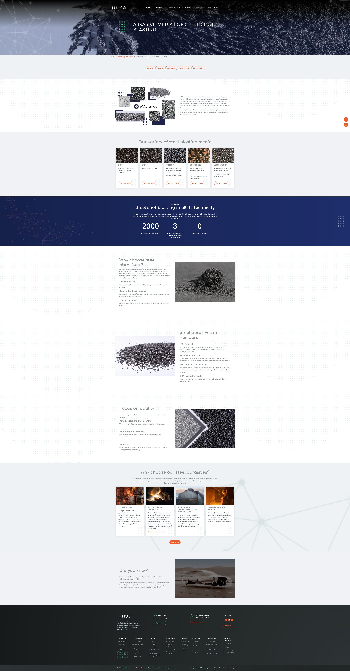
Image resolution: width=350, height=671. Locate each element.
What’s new (211, 656)
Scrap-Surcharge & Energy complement (201, 668)
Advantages (171, 68)
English (235, 2)
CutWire (138, 641)
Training (154, 647)
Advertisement (185, 641)
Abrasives (160, 8)
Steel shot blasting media (180, 8)
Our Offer (150, 68)
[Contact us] (346, 119)
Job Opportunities (228, 652)
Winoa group (122, 641)
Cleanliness (170, 641)
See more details (125, 183)
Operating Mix (170, 644)
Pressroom (212, 647)
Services (199, 8)
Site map (231, 668)
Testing (154, 644)
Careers (221, 2)
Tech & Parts (213, 8)
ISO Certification (196, 645)
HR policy (228, 643)
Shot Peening (170, 647)
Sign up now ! (159, 623)
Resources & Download (200, 2)
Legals (225, 668)
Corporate (212, 641)
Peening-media (138, 656)
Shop (228, 2)
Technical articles (211, 653)
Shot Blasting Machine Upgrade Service (154, 655)
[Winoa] (119, 8)
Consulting (154, 641)
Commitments (122, 647)
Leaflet (196, 648)
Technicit (160, 68)
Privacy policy (217, 668)
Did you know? (198, 68)
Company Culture (227, 639)
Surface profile (170, 649)
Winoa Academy (228, 650)
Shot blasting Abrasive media (126, 57)
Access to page (197, 622)
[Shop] (346, 125)
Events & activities (212, 644)
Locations (122, 649)
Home (113, 57)
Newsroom (213, 2)
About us (147, 8)
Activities (122, 644)
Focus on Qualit (184, 68)
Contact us (175, 542)
